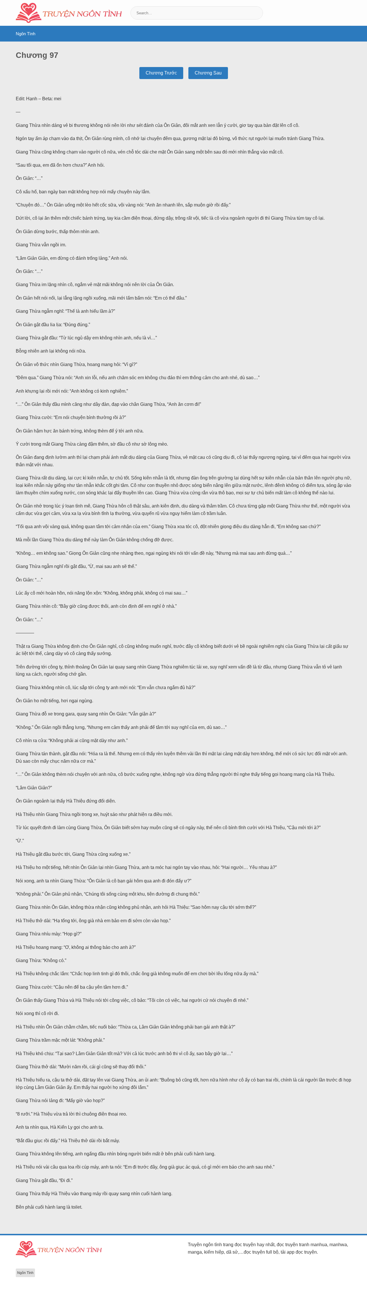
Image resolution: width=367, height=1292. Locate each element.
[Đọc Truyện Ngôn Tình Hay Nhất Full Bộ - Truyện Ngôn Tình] (69, 12)
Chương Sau (208, 72)
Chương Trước (161, 72)
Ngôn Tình (25, 33)
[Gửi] (258, 13)
